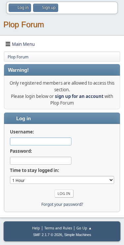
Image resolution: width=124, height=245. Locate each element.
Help (36, 227)
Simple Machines (77, 235)
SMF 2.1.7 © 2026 (47, 235)
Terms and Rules (58, 227)
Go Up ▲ (84, 227)
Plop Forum (23, 24)
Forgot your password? (62, 204)
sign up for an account (79, 96)
